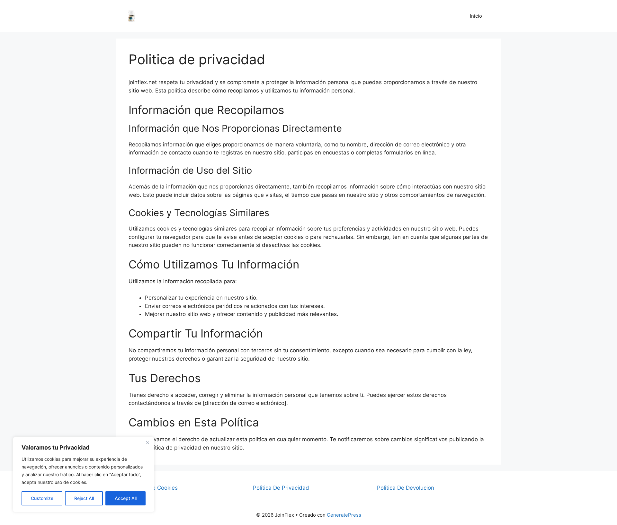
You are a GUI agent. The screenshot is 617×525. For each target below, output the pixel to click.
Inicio (476, 16)
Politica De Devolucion (405, 488)
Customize (42, 498)
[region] (83, 474)
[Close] (147, 442)
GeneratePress (344, 515)
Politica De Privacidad (281, 488)
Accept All (126, 498)
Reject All (84, 498)
